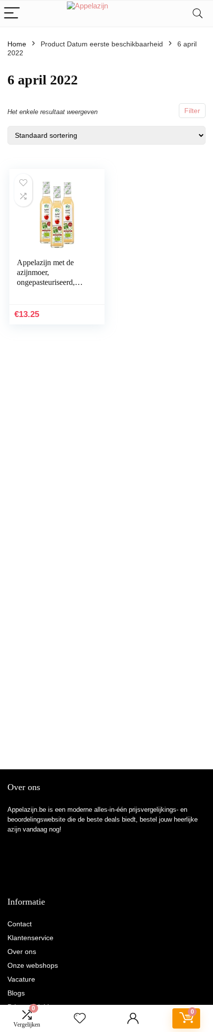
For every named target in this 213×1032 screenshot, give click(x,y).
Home (16, 44)
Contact (19, 924)
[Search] (198, 13)
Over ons (21, 951)
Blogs (16, 993)
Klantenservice (30, 938)
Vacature (21, 979)
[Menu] (12, 13)
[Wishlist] (80, 1018)
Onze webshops (32, 965)
